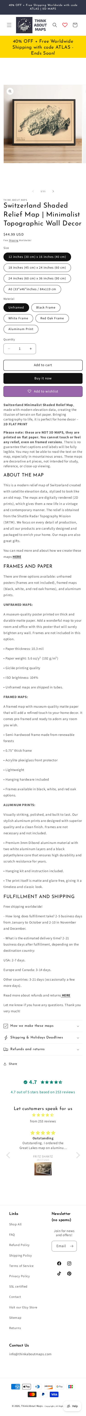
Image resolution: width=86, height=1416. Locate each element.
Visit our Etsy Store (23, 1307)
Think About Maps (32, 1406)
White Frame (18, 318)
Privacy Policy (19, 1276)
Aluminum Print (20, 329)
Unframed (16, 307)
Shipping (14, 240)
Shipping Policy (20, 1255)
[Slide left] (33, 191)
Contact (15, 1297)
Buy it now (43, 378)
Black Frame (45, 307)
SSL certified (18, 1286)
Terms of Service (21, 1266)
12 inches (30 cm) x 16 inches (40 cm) (37, 257)
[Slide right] (53, 191)
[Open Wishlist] (65, 25)
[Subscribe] (72, 1246)
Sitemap (15, 1318)
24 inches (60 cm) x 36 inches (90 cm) (37, 278)
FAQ (12, 1234)
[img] (43, 1115)
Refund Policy (19, 1245)
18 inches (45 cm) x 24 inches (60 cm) (37, 267)
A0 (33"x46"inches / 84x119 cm (32, 289)
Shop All (15, 1224)
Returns (15, 1328)
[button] (9, 25)
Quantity (9, 339)
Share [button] (13, 1064)
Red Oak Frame (52, 318)
